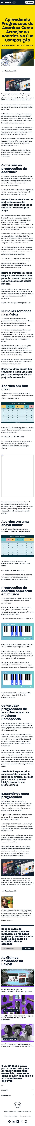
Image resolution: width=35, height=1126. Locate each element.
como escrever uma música (10, 261)
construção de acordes (21, 114)
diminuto (23, 234)
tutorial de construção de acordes (12, 132)
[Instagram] (26, 1121)
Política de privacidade (10, 1116)
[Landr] (17, 1105)
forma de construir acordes (15, 130)
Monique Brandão (8, 45)
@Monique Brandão (7, 920)
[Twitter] (21, 1121)
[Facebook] (18, 1121)
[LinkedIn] (13, 1121)
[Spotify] (9, 1121)
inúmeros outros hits (8, 697)
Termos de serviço (25, 1116)
